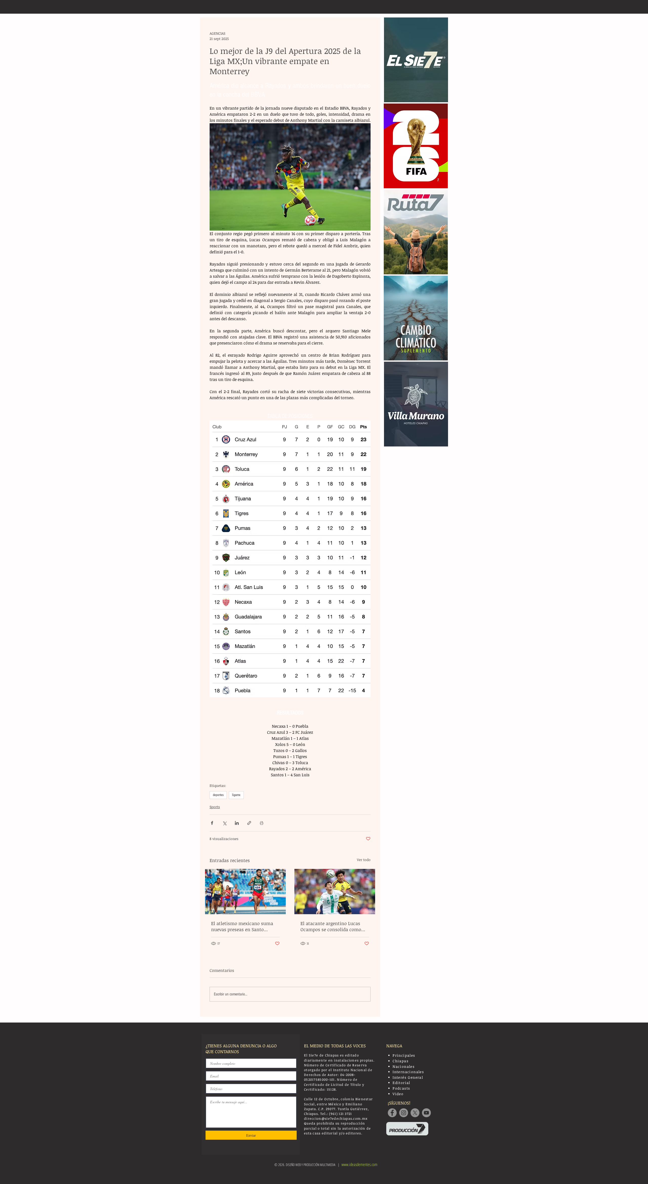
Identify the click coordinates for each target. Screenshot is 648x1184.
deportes (218, 795)
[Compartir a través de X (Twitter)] (224, 823)
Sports (215, 806)
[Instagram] (403, 1112)
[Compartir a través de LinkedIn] (236, 823)
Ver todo (364, 859)
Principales (404, 1055)
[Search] (442, 7)
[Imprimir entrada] (261, 823)
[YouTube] (426, 1112)
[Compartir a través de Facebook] (212, 823)
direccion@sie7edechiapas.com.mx (336, 1118)
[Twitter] (415, 1112)
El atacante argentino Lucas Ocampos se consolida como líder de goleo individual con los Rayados (334, 926)
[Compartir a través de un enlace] (249, 823)
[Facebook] (392, 1112)
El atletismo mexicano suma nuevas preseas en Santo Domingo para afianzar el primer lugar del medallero (242, 926)
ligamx (236, 795)
